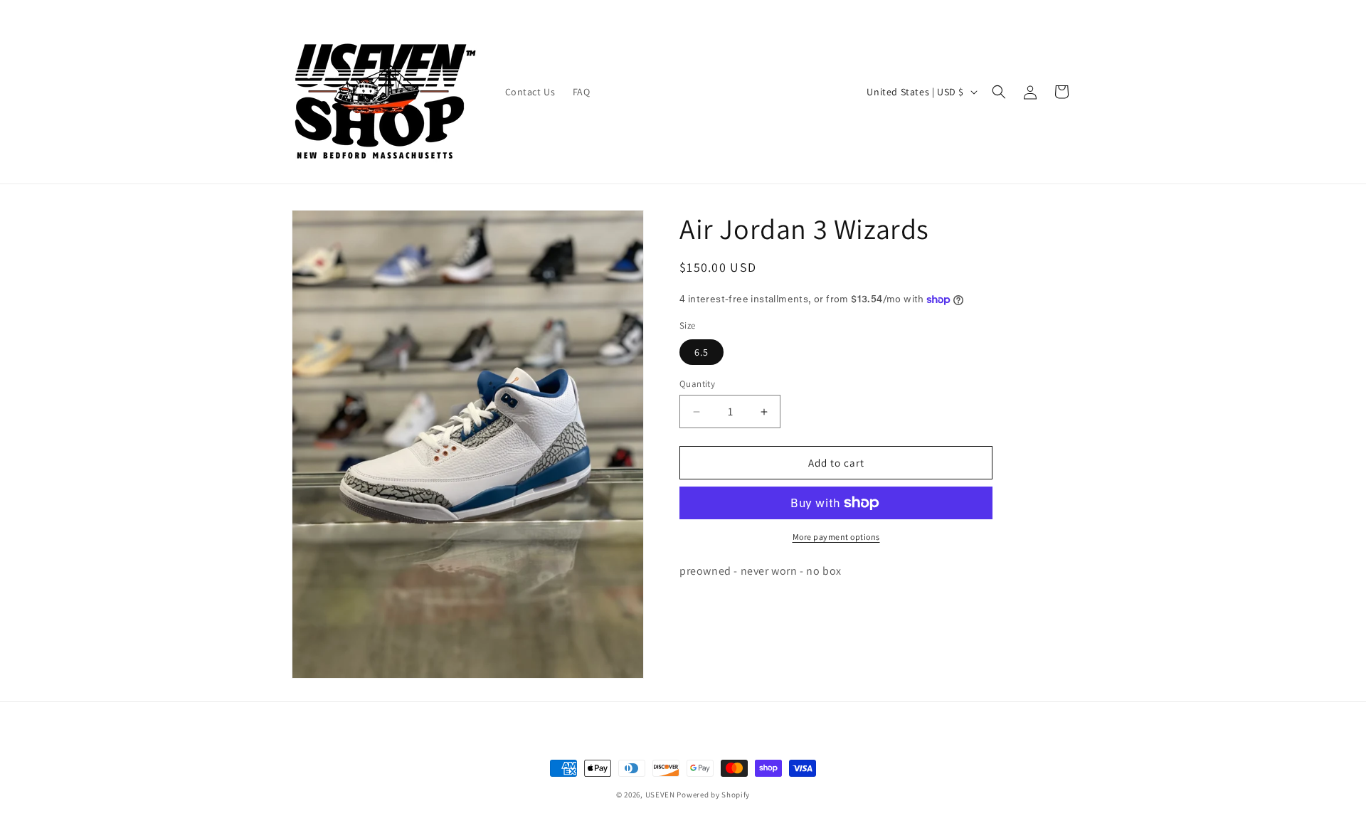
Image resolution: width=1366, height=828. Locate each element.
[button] (999, 91)
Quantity (697, 384)
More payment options (836, 536)
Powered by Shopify (713, 795)
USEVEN (660, 795)
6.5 (701, 352)
